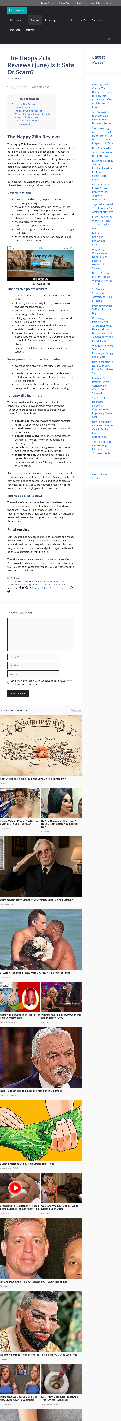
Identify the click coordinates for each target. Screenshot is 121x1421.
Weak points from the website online (33, 114)
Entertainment (17, 20)
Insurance (15, 29)
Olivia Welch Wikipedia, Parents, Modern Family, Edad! (37, 581)
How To (82, 20)
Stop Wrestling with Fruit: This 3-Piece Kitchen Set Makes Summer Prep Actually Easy (102, 136)
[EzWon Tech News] (17, 10)
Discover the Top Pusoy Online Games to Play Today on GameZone (101, 192)
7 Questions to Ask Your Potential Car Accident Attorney (102, 208)
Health (69, 20)
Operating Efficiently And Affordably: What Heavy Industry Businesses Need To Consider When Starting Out (102, 329)
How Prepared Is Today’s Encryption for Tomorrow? (102, 152)
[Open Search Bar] (110, 39)
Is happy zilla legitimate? (26, 117)
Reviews (35, 20)
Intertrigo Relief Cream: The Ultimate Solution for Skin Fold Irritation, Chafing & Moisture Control (102, 96)
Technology (50, 20)
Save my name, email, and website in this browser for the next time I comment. (41, 682)
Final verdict (23, 124)
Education (97, 20)
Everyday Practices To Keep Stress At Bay (103, 309)
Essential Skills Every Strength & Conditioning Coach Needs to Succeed (101, 385)
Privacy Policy (65, 3)
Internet (30, 29)
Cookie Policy (47, 3)
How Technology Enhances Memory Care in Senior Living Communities (102, 429)
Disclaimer (81, 3)
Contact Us (110, 3)
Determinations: (22, 107)
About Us (95, 3)
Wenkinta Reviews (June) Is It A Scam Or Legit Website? (38, 584)
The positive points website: (28, 110)
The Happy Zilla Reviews (24, 104)
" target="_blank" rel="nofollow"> (51, 588)
